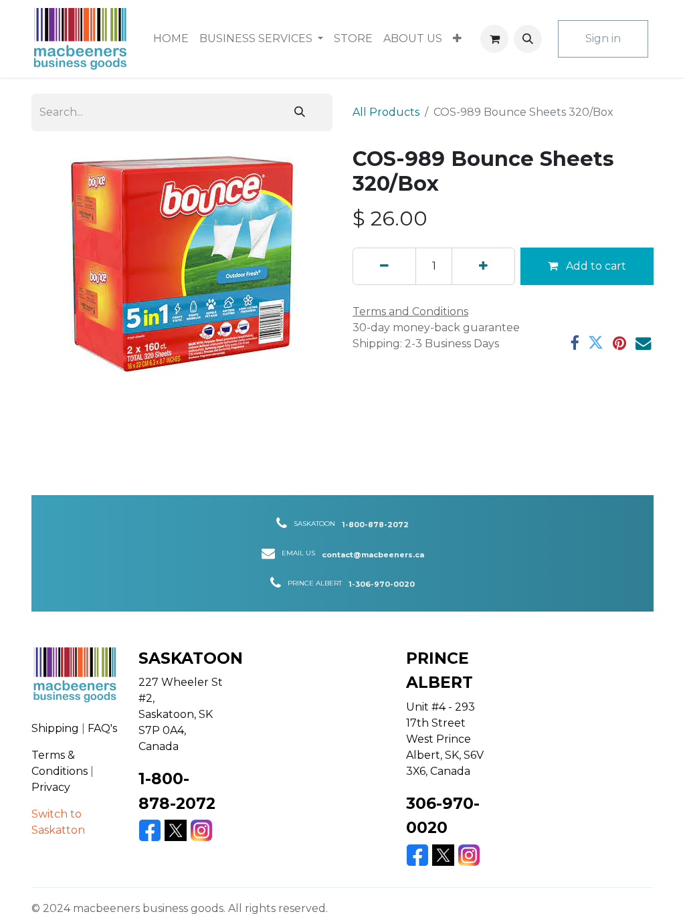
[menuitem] (171, 38)
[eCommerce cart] (494, 39)
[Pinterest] (619, 343)
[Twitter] (595, 343)
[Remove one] (384, 266)
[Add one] (483, 266)
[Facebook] (574, 343)
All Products (386, 112)
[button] (528, 39)
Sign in (603, 38)
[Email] (643, 343)
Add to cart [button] (594, 266)
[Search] (299, 112)
